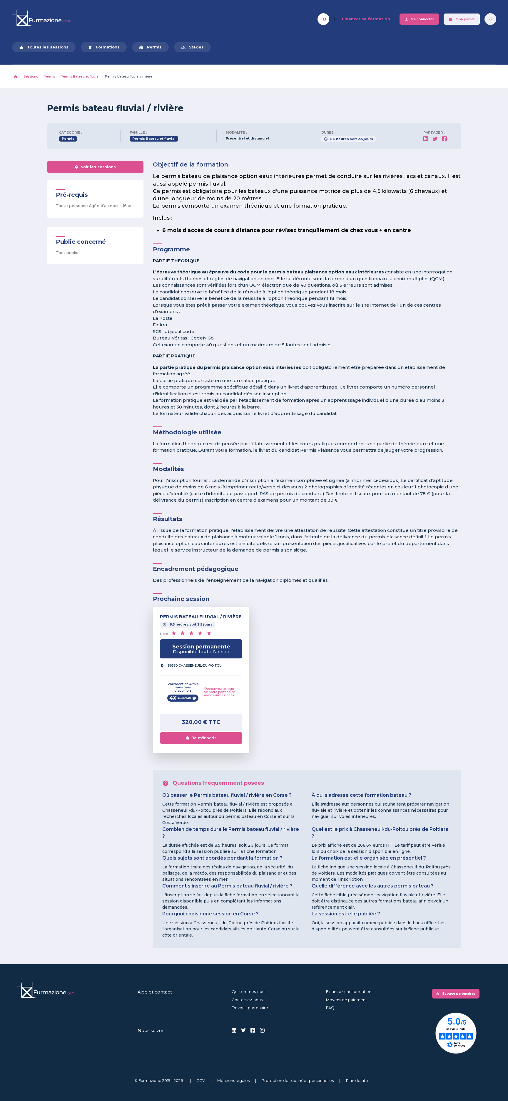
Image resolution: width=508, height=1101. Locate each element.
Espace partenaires (456, 993)
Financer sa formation (366, 18)
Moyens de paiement (346, 999)
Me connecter (419, 19)
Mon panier (462, 19)
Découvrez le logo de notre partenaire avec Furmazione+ (219, 692)
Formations (104, 47)
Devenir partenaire (250, 1007)
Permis (150, 47)
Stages (192, 47)
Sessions (31, 76)
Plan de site (357, 1080)
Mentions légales (233, 1080)
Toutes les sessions (43, 47)
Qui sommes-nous (249, 991)
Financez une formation (348, 991)
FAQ (330, 1007)
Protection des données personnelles (298, 1080)
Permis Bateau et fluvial (80, 76)
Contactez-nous (247, 999)
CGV (200, 1080)
